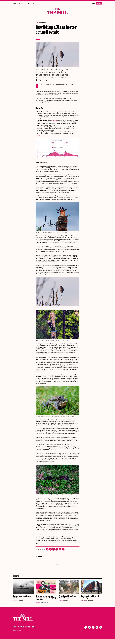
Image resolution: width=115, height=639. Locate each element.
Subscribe (99, 3)
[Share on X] (47, 549)
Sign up (14, 627)
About (14, 3)
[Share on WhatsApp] (56, 549)
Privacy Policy (21, 627)
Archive (28, 3)
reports (55, 120)
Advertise (21, 3)
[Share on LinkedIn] (53, 549)
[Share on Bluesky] (60, 549)
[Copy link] (63, 549)
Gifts (34, 3)
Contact (33, 627)
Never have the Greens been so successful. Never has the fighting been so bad (46, 598)
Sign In (93, 3)
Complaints (27, 627)
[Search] (90, 3)
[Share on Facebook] (50, 549)
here (38, 135)
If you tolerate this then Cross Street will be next (67, 597)
